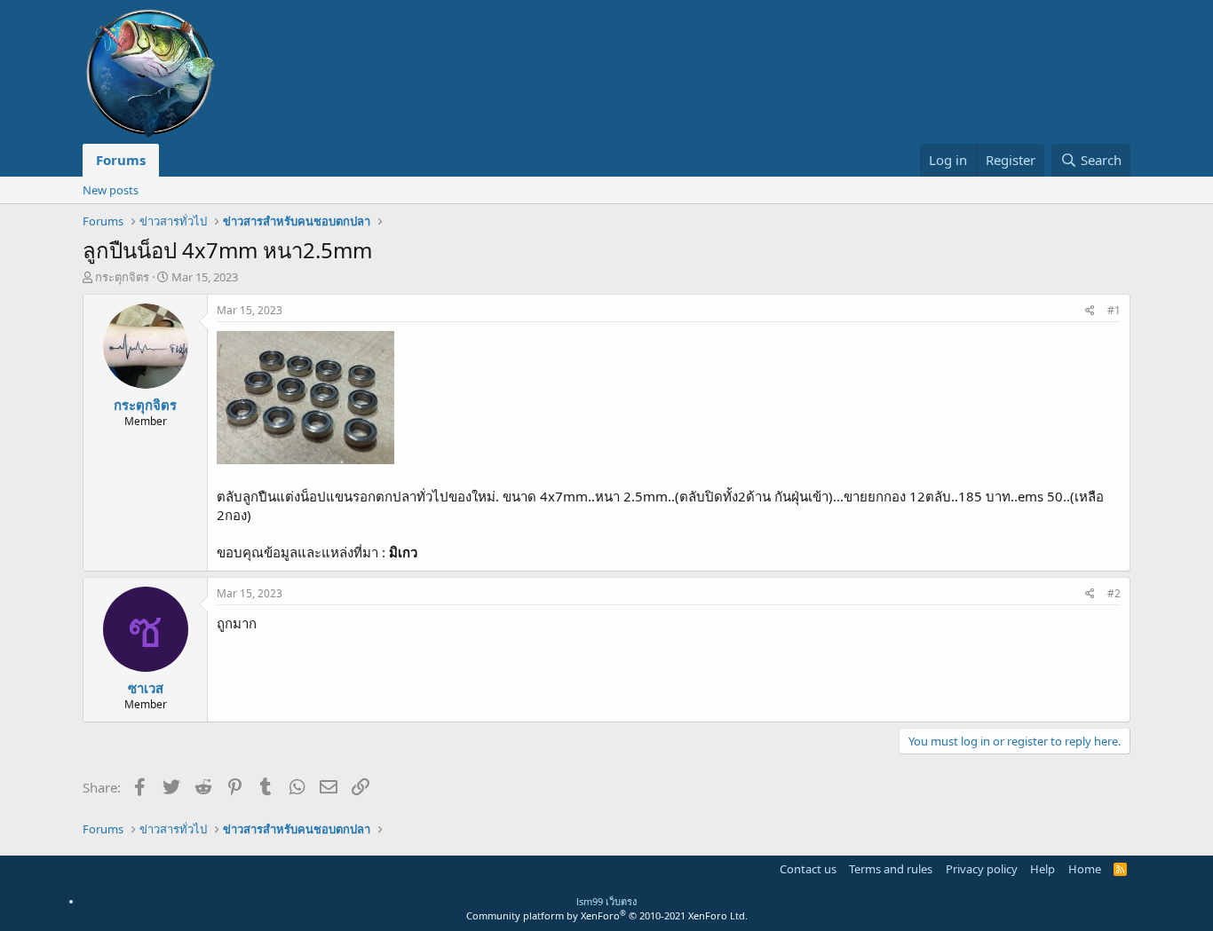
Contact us (808, 869)
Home (1084, 869)
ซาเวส (145, 688)
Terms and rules (890, 869)
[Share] (1090, 311)
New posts (111, 190)
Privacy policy (982, 869)
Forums (121, 160)
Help (1042, 869)
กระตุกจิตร (122, 277)
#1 (1114, 310)
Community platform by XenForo (607, 915)
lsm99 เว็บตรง (606, 901)
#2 (1114, 593)
